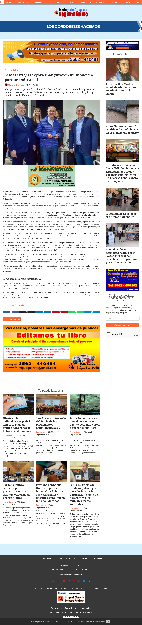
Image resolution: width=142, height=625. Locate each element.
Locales (9, 2)
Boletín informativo (66, 558)
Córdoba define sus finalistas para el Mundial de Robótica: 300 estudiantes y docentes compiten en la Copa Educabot (50, 493)
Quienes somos (71, 616)
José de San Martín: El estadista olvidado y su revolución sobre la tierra (121, 88)
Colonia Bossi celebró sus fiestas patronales (121, 215)
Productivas (100, 2)
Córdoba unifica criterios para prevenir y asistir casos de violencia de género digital (16, 491)
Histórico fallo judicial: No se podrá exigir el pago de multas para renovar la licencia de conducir (18, 425)
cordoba (20, 305)
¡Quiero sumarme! (122, 325)
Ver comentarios (12, 319)
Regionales (20, 2)
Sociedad (116, 2)
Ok (108, 621)
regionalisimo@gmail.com (71, 574)
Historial (83, 558)
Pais (50, 2)
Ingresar (99, 558)
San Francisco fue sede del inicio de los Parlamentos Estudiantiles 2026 (51, 423)
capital (13, 305)
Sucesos (69, 2)
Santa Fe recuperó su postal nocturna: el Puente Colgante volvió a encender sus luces (85, 423)
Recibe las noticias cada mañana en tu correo (121, 298)
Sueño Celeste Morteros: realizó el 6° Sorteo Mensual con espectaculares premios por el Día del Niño (121, 256)
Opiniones (84, 2)
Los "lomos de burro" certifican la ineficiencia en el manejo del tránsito (122, 129)
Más (128, 2)
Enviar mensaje (46, 558)
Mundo (59, 2)
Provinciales (37, 2)
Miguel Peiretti (16, 85)
